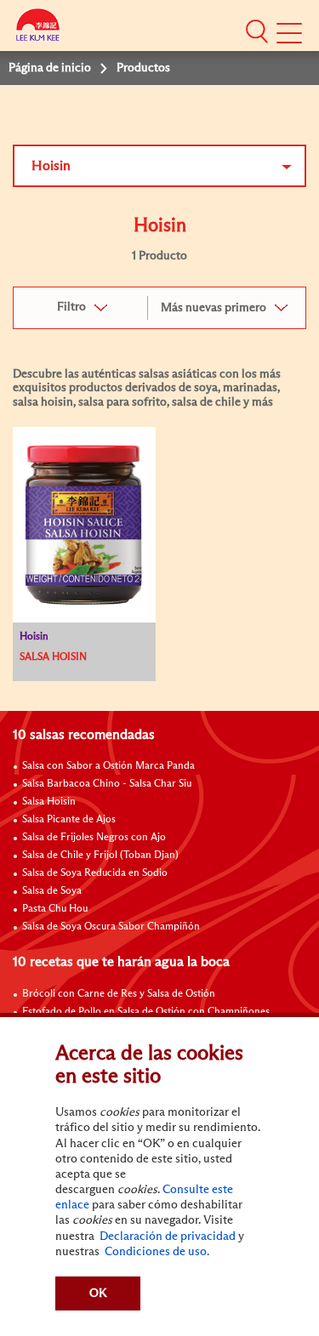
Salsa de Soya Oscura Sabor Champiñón (111, 927)
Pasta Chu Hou (55, 909)
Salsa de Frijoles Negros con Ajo (94, 838)
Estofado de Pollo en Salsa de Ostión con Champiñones (146, 1012)
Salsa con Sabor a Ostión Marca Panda (108, 766)
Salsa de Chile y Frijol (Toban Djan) (100, 855)
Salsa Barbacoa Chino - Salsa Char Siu (106, 784)
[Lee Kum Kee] (38, 28)
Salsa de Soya (52, 891)
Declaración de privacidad (166, 1236)
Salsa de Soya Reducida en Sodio (95, 873)
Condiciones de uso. (155, 1252)
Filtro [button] (71, 307)
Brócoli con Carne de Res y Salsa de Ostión (118, 994)
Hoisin (51, 166)
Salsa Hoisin (49, 802)
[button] (257, 31)
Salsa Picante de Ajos (69, 820)
